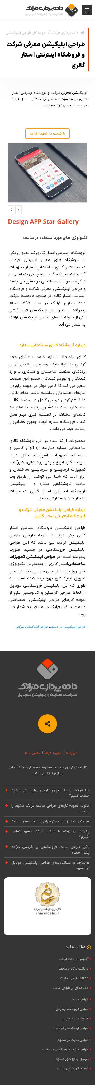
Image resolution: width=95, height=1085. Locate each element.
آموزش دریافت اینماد (73, 959)
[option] (47, 172)
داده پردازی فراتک (64, 32)
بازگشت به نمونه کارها (47, 133)
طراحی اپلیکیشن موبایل (71, 1028)
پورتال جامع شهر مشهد (72, 1059)
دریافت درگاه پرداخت (73, 968)
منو (87, 12)
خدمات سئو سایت (75, 1018)
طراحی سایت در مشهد (72, 1040)
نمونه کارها (53, 753)
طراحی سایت (79, 999)
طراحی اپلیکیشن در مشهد (68, 627)
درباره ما (71, 753)
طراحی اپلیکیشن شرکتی (32, 627)
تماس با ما (32, 753)
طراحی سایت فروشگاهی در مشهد (64, 1049)
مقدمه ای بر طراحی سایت (70, 988)
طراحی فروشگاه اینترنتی (71, 1009)
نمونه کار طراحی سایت (72, 1068)
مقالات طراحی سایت (74, 978)
